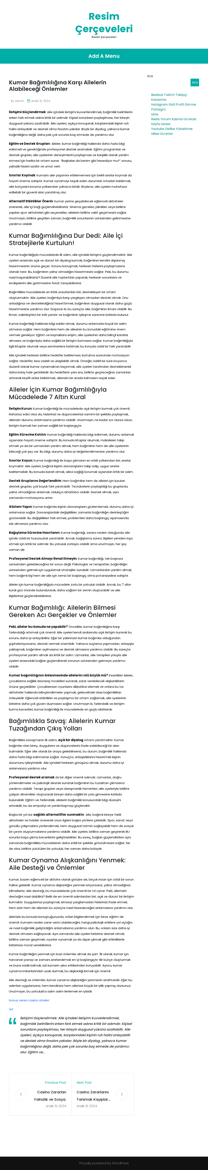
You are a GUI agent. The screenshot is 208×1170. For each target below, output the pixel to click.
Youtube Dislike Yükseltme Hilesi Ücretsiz (172, 131)
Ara (150, 76)
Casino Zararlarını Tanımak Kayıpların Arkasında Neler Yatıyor (94, 1096)
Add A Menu (104, 56)
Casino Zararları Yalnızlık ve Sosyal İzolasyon (50, 1096)
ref (11, 1009)
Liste (154, 114)
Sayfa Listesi (160, 124)
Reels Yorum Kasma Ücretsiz (173, 119)
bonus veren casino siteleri (29, 1000)
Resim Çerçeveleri (104, 23)
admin (19, 101)
